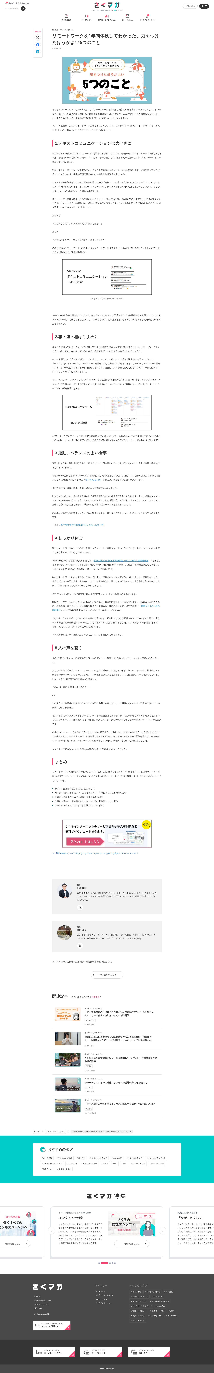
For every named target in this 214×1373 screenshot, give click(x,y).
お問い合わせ (190, 6)
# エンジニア (117, 1158)
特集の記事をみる (131, 1244)
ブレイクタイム (127, 20)
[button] (99, 1263)
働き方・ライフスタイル (107, 20)
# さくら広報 (47, 1158)
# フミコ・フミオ (64, 1169)
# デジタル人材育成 (64, 1158)
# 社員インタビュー (89, 1163)
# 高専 (124, 1163)
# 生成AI (105, 1163)
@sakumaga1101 (43, 1314)
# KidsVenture (47, 1169)
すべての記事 (66, 20)
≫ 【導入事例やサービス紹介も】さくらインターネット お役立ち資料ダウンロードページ (95, 853)
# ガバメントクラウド (98, 1158)
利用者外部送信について (42, 1300)
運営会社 (37, 1296)
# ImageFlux (72, 1163)
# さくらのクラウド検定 (156, 1158)
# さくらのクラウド (134, 1158)
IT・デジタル (87, 20)
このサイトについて (41, 1304)
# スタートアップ (138, 1163)
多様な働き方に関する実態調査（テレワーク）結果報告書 (121, 560)
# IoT (115, 1163)
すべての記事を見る (107, 975)
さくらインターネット (148, 20)
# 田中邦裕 (81, 1158)
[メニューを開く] (204, 6)
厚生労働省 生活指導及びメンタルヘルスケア (82, 525)
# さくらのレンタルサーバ (52, 1163)
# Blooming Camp (157, 1163)
